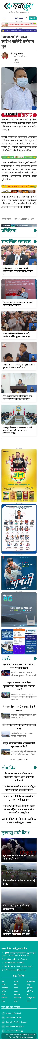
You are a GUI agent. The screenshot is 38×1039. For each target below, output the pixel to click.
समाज (28, 1001)
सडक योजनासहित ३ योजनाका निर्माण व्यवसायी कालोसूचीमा (19, 809)
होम (2, 981)
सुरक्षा (16, 1001)
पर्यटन (16, 981)
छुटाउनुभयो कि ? (15, 832)
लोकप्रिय (8, 768)
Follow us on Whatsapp (14, 1031)
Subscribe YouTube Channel (16, 1022)
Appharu (30, 1037)
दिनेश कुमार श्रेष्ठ (17, 53)
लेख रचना (4, 998)
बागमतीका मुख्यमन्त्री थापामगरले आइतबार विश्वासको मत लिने (18, 932)
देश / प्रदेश (30, 988)
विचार (16, 988)
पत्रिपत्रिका (30, 991)
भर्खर (6, 658)
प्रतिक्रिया (8, 230)
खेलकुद (29, 985)
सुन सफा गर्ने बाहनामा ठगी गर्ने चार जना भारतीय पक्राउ (18, 857)
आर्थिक (3, 991)
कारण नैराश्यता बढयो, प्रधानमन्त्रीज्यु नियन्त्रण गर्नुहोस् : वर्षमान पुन (18, 271)
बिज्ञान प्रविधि (31, 981)
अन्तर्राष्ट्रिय (4, 988)
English (32, 18)
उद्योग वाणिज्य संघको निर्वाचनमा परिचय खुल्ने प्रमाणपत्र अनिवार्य (19, 777)
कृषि (28, 994)
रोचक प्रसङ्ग (17, 998)
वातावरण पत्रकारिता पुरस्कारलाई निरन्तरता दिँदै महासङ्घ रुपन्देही (19, 686)
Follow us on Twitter (13, 1018)
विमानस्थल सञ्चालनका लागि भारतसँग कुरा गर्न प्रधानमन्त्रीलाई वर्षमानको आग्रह (17, 430)
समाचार (3, 985)
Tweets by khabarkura (19, 760)
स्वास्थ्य (16, 991)
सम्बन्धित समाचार (16, 241)
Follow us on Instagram (15, 1026)
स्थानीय (16, 985)
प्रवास (3, 1001)
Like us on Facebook (13, 1013)
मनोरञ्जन (17, 994)
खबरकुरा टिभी (31, 998)
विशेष (3, 994)
